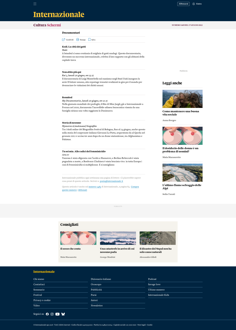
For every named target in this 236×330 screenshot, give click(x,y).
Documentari (71, 32)
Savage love (154, 284)
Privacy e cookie (42, 300)
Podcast (152, 279)
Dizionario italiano (101, 279)
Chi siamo (38, 279)
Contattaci (39, 284)
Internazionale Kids (158, 295)
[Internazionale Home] (44, 271)
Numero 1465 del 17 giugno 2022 (187, 25)
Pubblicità (96, 290)
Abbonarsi (183, 4)
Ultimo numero (156, 290)
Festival (37, 295)
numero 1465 (95, 187)
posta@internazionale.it (111, 181)
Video (36, 306)
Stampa (83, 40)
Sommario (38, 290)
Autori (94, 300)
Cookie (149, 325)
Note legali (141, 325)
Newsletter (97, 306)
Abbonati (82, 190)
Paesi (93, 295)
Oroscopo (96, 284)
